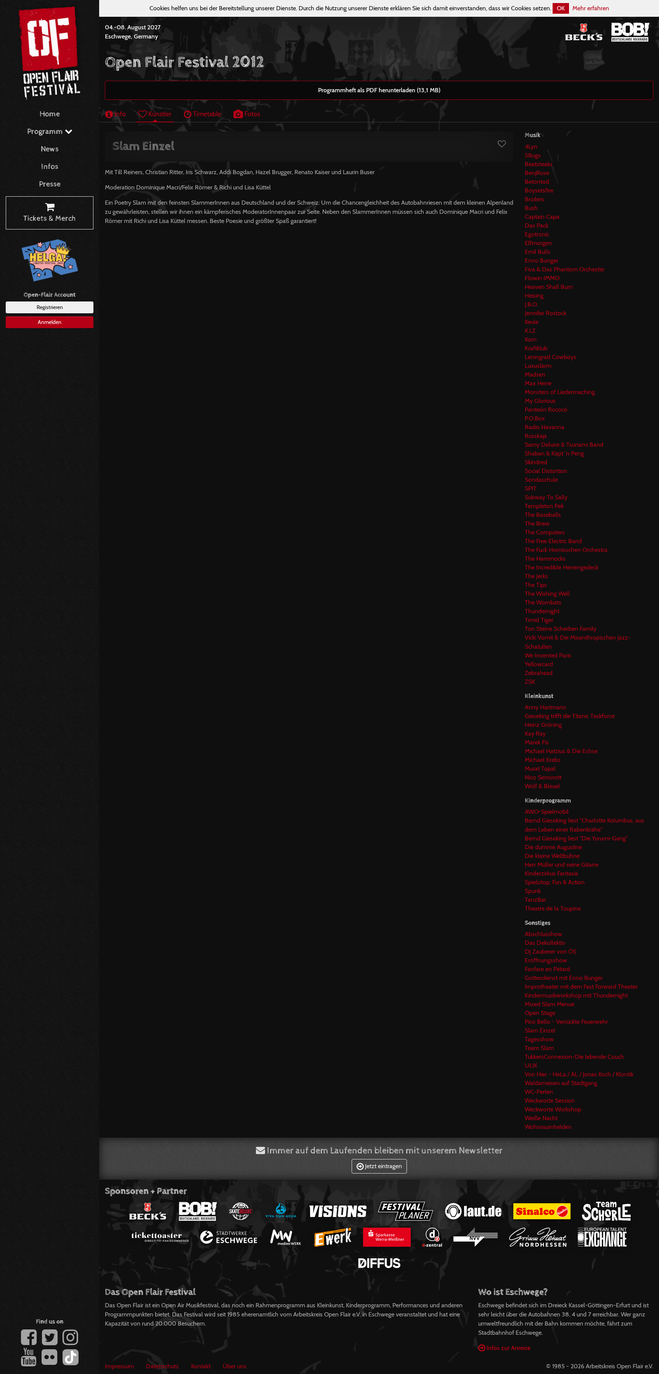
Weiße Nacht (541, 1118)
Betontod (537, 181)
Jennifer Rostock (545, 313)
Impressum (119, 1366)
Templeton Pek (544, 506)
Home (50, 114)
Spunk (533, 891)
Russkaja (536, 435)
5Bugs (533, 155)
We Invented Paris (548, 655)
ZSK (530, 681)
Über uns (234, 1366)
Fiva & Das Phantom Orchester (564, 269)
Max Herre (538, 383)
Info (119, 114)
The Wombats (543, 602)
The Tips (536, 584)
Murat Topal (540, 768)
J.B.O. (531, 304)
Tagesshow (539, 1039)
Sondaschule (541, 479)
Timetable (206, 114)
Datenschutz (162, 1366)
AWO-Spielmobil (547, 811)
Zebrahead (539, 673)
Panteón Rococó (546, 409)
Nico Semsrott (543, 777)
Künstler (159, 114)
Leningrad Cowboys (550, 357)
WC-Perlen (539, 1091)
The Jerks (536, 576)
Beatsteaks (539, 164)
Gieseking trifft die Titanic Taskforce (570, 716)
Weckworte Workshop (553, 1109)
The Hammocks (545, 558)
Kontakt (201, 1366)
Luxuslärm (538, 365)
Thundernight (542, 611)
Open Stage (540, 1012)
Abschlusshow (543, 934)
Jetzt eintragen (382, 1166)
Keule (531, 321)
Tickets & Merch (49, 218)
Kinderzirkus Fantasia (551, 873)
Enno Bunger (541, 260)
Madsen (535, 374)
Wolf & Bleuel (542, 786)
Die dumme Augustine (553, 847)
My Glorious (540, 400)
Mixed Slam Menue (549, 1004)
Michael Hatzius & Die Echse (561, 751)
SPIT (531, 488)
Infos (49, 166)
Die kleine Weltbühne (552, 855)
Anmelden (49, 322)
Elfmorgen (538, 243)
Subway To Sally (546, 497)
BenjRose (537, 172)
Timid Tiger (539, 620)
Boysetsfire (539, 190)
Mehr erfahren (590, 8)
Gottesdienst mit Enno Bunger (564, 977)
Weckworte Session (550, 1100)
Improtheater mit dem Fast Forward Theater (581, 986)
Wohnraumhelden (548, 1126)
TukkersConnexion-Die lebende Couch (574, 1056)
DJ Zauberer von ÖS (550, 951)
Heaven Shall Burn (549, 286)
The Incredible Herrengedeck (561, 567)
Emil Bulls (537, 251)
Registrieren (50, 307)
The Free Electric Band (553, 541)
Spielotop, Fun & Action (555, 882)
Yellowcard (539, 664)
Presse (50, 184)
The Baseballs (543, 514)
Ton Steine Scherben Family (560, 628)
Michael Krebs (543, 759)
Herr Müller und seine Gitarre (561, 864)
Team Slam (539, 1048)
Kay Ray (535, 733)
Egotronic (537, 234)
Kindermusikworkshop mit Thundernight (576, 995)
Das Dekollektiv (545, 942)
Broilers (534, 199)
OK (561, 8)
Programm (46, 131)
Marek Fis (537, 742)
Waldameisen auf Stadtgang (561, 1083)
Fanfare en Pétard (547, 969)
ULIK (531, 1065)
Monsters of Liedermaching (560, 392)
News (50, 149)
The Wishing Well (547, 593)
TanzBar (535, 899)
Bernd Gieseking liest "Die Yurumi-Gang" (576, 838)
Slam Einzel (540, 1030)
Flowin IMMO (542, 278)
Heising (534, 295)
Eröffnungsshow (546, 960)
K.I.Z (530, 330)
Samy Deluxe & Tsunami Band (564, 444)
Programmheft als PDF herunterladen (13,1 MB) (379, 90)
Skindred (536, 462)
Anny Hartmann (545, 707)
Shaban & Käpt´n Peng (554, 453)
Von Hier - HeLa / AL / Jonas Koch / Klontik (579, 1074)
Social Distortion (546, 471)
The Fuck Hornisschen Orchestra (566, 549)
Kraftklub (536, 348)
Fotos (251, 114)
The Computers (545, 532)
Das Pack (536, 225)
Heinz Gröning (543, 724)
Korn (531, 339)
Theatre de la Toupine (553, 908)
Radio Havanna (544, 427)
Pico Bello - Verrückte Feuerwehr (566, 1021)
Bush (531, 208)
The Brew (537, 523)
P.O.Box (535, 418)
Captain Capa (542, 216)
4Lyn (531, 146)
